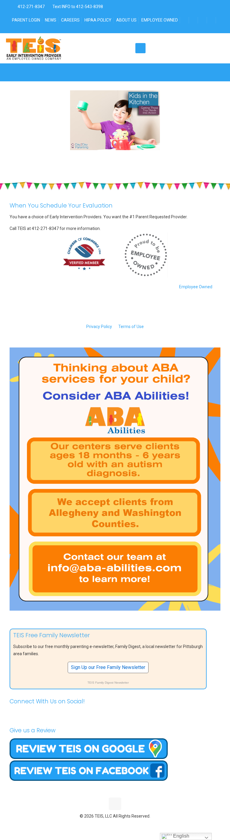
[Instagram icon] (127, 825)
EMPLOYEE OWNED (159, 20)
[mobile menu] (140, 48)
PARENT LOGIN (26, 20)
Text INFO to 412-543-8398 (77, 6)
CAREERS (70, 20)
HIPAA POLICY (97, 20)
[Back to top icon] (115, 804)
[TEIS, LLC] (33, 48)
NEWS (50, 20)
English (180, 836)
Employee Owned (195, 286)
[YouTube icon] (115, 825)
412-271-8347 (31, 6)
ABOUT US (126, 20)
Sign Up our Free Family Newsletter (108, 667)
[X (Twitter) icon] (109, 825)
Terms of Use (131, 326)
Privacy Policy (99, 326)
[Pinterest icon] (121, 825)
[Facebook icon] (102, 825)
